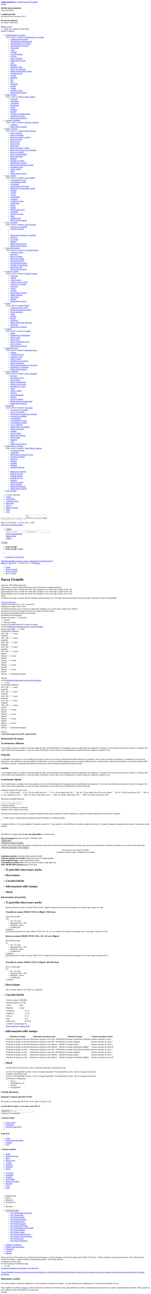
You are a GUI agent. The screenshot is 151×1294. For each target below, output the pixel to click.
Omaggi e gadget (12, 271)
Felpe (8, 1186)
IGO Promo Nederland (18, 1241)
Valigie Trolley (15, 169)
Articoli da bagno (16, 252)
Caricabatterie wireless (18, 423)
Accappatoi (14, 184)
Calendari (14, 125)
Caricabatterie (15, 418)
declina (24, 1288)
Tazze (12, 389)
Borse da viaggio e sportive (20, 137)
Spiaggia (13, 480)
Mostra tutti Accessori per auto (21, 455)
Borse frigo (14, 146)
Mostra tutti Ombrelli (18, 472)
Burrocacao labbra (17, 259)
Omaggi (13, 291)
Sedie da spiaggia (16, 482)
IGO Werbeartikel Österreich (21, 1213)
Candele (13, 191)
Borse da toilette (16, 257)
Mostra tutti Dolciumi (18, 244)
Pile (11, 80)
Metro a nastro (15, 359)
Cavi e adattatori (16, 425)
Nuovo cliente (11, 536)
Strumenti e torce (12, 348)
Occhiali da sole (16, 73)
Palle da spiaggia (16, 474)
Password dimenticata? (14, 534)
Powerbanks (10, 1179)
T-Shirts (9, 1163)
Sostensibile (10, 499)
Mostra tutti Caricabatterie (20, 427)
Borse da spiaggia (17, 135)
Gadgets (13, 431)
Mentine (13, 242)
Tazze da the (15, 380)
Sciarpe (13, 86)
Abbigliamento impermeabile (21, 41)
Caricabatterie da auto (18, 421)
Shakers (13, 397)
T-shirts (13, 88)
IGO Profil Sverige (17, 1222)
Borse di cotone (16, 139)
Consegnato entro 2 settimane (25, 561)
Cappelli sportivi (16, 54)
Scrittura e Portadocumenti (20, 114)
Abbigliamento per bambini (20, 44)
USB (12, 442)
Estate (12, 314)
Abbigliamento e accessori (15, 35)
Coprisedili (14, 452)
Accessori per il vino (18, 180)
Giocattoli (14, 286)
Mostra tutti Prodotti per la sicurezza (23, 365)
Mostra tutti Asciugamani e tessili (22, 188)
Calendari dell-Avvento (19, 308)
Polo (12, 82)
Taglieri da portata (17, 229)
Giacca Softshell (16, 58)
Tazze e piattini (16, 391)
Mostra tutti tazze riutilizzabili (21, 401)
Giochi (12, 288)
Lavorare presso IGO (13, 1127)
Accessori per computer (19, 410)
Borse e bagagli (11, 129)
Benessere (14, 254)
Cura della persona (13, 248)
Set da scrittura (15, 344)
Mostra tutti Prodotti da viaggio (22, 165)
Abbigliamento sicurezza (19, 46)
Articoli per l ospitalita (18, 227)
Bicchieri (13, 376)
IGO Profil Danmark (18, 1224)
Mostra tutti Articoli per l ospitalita (23, 235)
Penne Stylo (14, 340)
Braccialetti (14, 48)
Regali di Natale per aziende (20, 310)
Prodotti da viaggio (17, 161)
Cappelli (13, 52)
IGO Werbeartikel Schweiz (20, 1234)
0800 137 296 (6, 563)
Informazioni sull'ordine (14, 1140)
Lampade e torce (16, 357)
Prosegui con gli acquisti (15, 557)
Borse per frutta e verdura (19, 148)
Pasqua (13, 318)
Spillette (13, 299)
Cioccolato (14, 239)
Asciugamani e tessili (18, 182)
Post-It (12, 107)
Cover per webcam (17, 412)
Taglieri (13, 208)
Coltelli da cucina (16, 201)
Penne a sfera (15, 337)
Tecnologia (10, 406)
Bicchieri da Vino (16, 378)
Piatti (12, 216)
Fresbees (13, 461)
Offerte (8, 497)
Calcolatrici (14, 101)
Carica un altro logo (8, 602)
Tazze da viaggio (16, 399)
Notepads (13, 99)
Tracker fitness (15, 433)
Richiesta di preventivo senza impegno (15, 848)
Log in (9, 529)
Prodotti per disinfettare (19, 265)
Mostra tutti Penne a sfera (19, 342)
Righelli (13, 112)
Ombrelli (13, 465)
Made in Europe (12, 508)
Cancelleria (14, 103)
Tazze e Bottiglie (12, 372)
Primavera (14, 320)
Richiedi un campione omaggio (12, 843)
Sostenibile (10, 561)
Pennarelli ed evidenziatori (20, 335)
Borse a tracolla (16, 133)
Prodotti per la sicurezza (19, 361)
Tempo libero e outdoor (14, 446)
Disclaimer (10, 1249)
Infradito (13, 65)
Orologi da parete (16, 214)
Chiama (37, 563)
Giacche (13, 56)
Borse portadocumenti (18, 154)
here (36, 1290)
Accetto (4, 1292)
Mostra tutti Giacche (17, 61)
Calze (12, 50)
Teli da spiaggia (16, 484)
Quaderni (13, 110)
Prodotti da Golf (16, 478)
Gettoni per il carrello (18, 284)
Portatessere (14, 105)
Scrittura (9, 329)
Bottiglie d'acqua (12, 1156)
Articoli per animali (17, 457)
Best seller (10, 503)
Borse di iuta (15, 142)
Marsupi (13, 159)
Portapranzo (14, 203)
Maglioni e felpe (16, 67)
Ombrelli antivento (17, 467)
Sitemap (9, 1253)
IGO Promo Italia (12, 1211)
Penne (8, 1154)
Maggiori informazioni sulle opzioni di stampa (26, 627)
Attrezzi (13, 352)
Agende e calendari (13, 120)
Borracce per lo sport (18, 384)
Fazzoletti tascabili (17, 261)
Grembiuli (14, 212)
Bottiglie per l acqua (17, 386)
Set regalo (14, 325)
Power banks (15, 438)
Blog (8, 510)
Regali (8, 303)
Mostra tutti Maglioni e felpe (20, 71)
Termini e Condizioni (13, 1245)
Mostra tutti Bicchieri (18, 382)
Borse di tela (15, 144)
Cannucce (14, 199)
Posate (12, 205)
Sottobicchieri (15, 218)
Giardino (13, 463)
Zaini (12, 171)
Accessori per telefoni (18, 416)
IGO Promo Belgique (18, 1219)
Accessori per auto (17, 450)
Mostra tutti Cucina (17, 210)
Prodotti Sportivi (16, 476)
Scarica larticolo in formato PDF (18, 1026)
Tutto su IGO (11, 1123)
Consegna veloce (12, 501)
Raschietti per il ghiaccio (19, 367)
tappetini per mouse (17, 116)
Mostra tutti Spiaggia (18, 487)
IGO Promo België (17, 1217)
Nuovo (8, 505)
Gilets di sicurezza (17, 363)
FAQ (8, 512)
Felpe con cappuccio (18, 69)
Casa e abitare (11, 176)
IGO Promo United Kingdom (21, 1236)
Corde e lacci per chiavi (19, 282)
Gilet (12, 63)
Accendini (14, 276)
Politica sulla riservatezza (15, 1247)
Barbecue (13, 459)
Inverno (13, 316)
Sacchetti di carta (16, 167)
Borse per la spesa (12, 1181)
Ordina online (6, 840)
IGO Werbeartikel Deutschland (22, 1228)
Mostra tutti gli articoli (18, 93)
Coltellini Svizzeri (17, 354)
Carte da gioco (15, 280)
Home (8, 567)
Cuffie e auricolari (17, 429)
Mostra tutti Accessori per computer (23, 414)
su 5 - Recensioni (14, 2)
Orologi (13, 76)
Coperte (13, 193)
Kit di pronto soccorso (18, 263)
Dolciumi (13, 237)
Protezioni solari (16, 267)
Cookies (9, 1251)
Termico (13, 393)
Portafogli (14, 84)
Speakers (13, 440)
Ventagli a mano (16, 90)
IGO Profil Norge (17, 1239)
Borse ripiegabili (16, 156)
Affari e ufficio (11, 95)
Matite (12, 333)
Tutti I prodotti (11, 491)
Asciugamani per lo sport (19, 186)
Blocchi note (10, 1160)
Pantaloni (13, 78)
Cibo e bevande (11, 222)
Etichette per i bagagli (18, 163)
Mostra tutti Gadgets (17, 435)
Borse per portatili (17, 152)
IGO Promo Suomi (17, 1232)
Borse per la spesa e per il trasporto (23, 150)
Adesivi (13, 278)
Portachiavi (14, 297)
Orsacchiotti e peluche (18, 293)
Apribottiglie (15, 197)
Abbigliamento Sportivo (19, 39)
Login (8, 1138)
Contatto (9, 1143)
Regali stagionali (16, 312)
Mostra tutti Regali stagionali (21, 323)
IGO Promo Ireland (17, 1230)
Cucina (13, 195)
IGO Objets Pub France (19, 1226)
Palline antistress (16, 295)
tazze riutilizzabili (16, 395)
